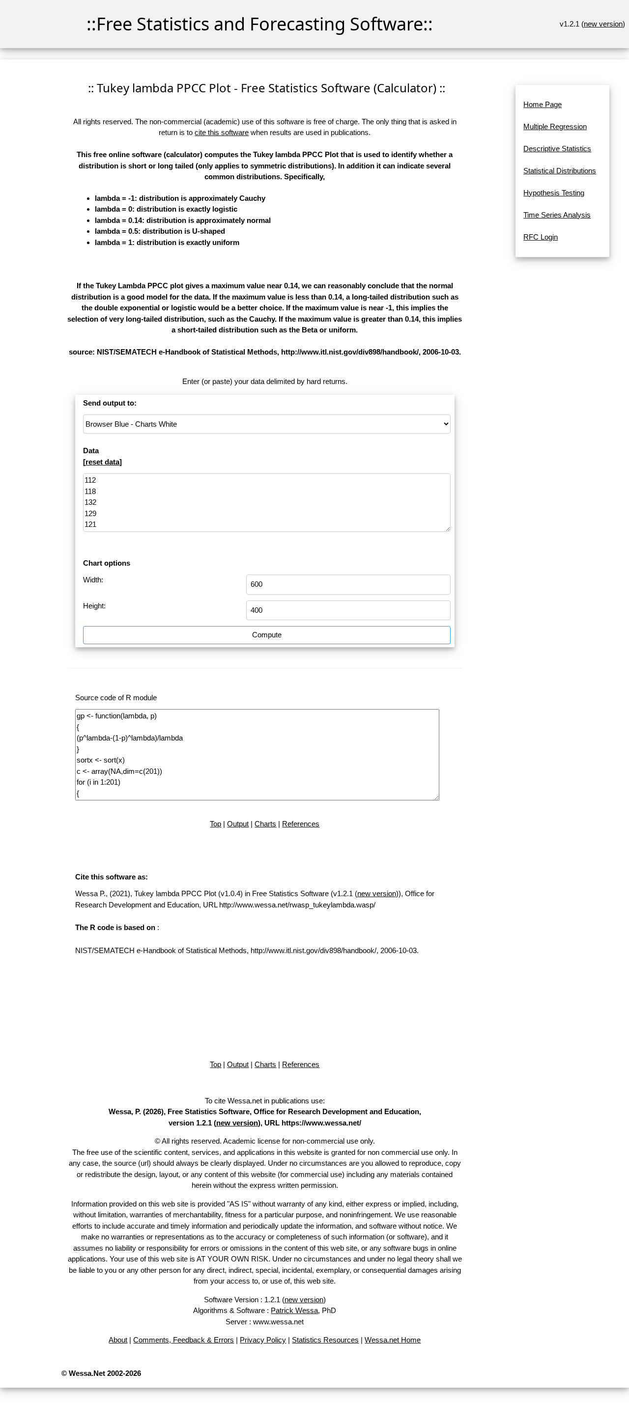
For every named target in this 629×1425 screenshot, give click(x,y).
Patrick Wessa (294, 1310)
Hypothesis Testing (553, 193)
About (118, 1340)
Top (215, 824)
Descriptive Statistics (557, 148)
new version (603, 24)
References (300, 824)
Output (238, 824)
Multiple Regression (555, 126)
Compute (267, 634)
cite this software (222, 132)
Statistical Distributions (559, 170)
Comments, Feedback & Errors (183, 1340)
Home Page (542, 104)
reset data (102, 462)
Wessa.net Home (393, 1340)
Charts (265, 824)
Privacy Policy (263, 1340)
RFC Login (540, 237)
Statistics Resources (325, 1340)
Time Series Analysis (557, 215)
